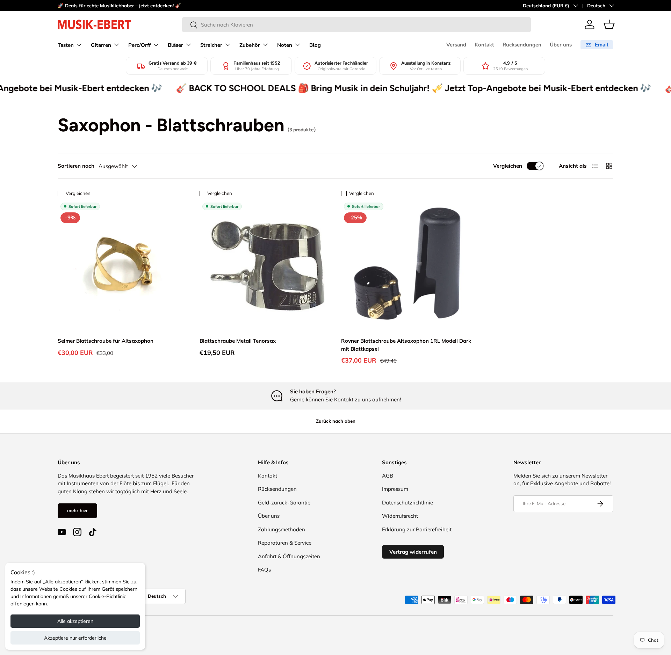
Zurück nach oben (335, 421)
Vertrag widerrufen (413, 551)
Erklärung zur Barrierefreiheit (417, 529)
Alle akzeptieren (75, 621)
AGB (387, 475)
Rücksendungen (522, 44)
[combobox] (356, 24)
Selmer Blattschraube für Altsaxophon (105, 340)
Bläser (175, 45)
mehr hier (77, 510)
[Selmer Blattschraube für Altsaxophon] (123, 265)
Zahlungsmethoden (281, 529)
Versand (456, 44)
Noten (284, 45)
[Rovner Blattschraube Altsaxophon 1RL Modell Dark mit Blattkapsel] (406, 265)
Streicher (211, 45)
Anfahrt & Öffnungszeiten (289, 556)
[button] (609, 24)
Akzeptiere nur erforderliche (75, 638)
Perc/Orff (139, 45)
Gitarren (101, 45)
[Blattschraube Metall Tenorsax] (265, 265)
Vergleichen (507, 165)
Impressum (395, 489)
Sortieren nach (76, 165)
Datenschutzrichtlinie (407, 502)
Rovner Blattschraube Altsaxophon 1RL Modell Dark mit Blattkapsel (406, 344)
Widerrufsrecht (400, 515)
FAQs (264, 569)
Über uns (561, 44)
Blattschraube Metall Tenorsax (238, 340)
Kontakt (484, 44)
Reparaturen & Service (284, 542)
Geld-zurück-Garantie (284, 502)
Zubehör (249, 45)
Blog (315, 45)
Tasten (66, 45)
